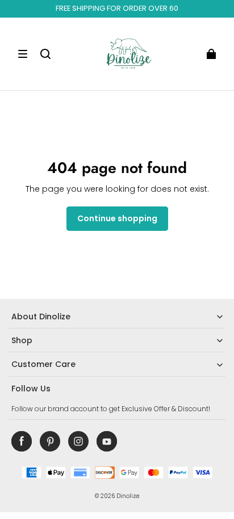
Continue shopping (117, 218)
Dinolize (127, 496)
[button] (22, 54)
